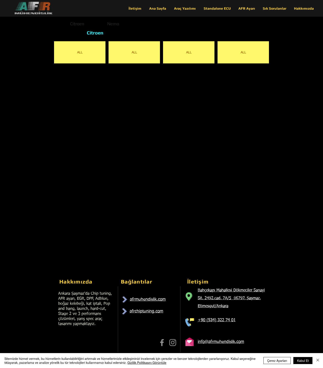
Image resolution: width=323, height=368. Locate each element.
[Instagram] (172, 342)
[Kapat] (317, 360)
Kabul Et (303, 360)
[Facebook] (162, 342)
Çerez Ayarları (277, 360)
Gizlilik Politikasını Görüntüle (146, 362)
